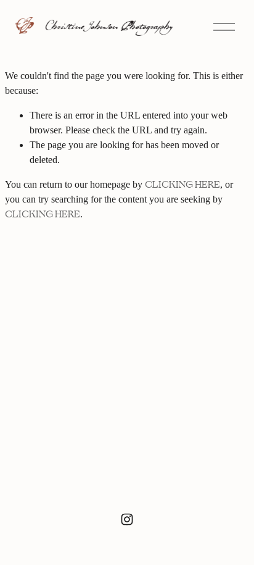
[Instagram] (127, 519)
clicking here (182, 184)
